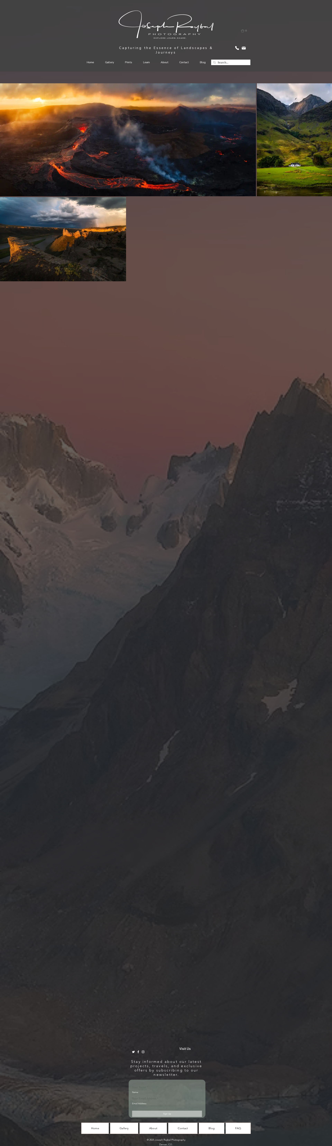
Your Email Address (144, 1098)
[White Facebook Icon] (138, 1052)
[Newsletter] (243, 48)
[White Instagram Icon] (143, 1052)
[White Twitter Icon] (133, 1052)
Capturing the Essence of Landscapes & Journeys (166, 50)
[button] (246, 30)
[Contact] (237, 48)
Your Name (139, 1087)
